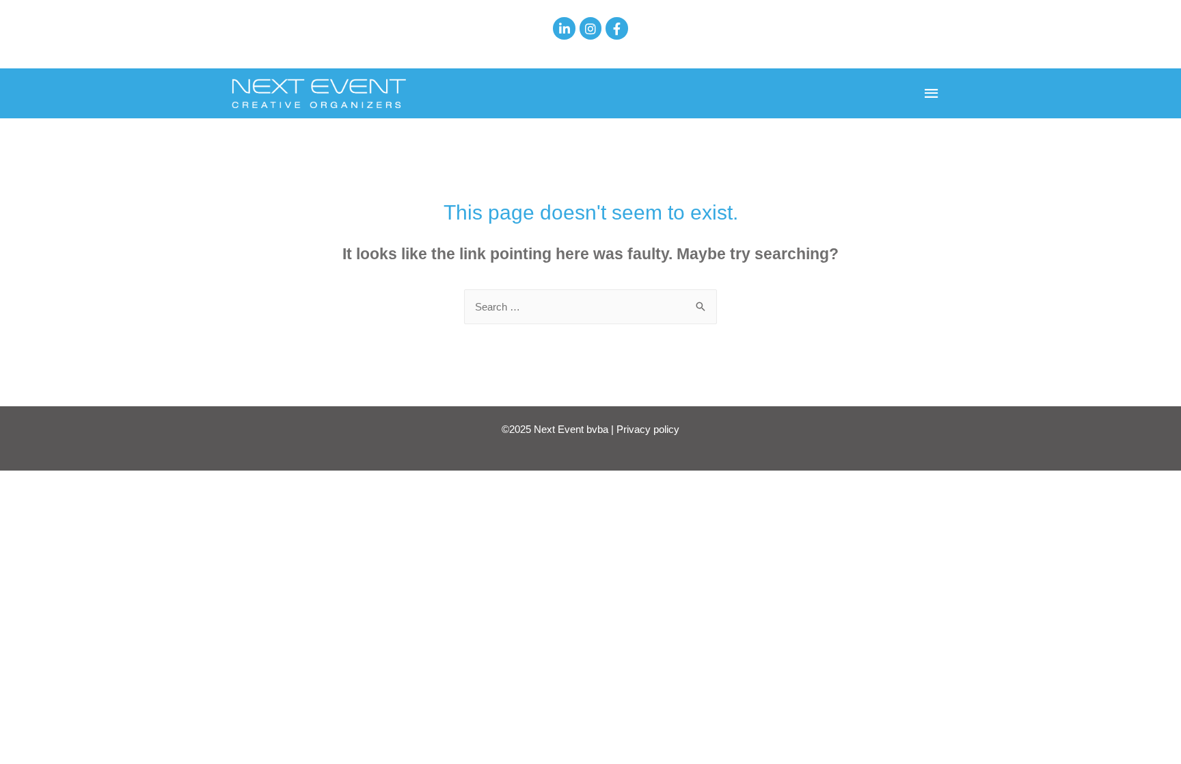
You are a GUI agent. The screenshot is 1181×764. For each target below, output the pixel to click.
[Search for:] (590, 307)
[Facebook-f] (616, 28)
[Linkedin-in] (564, 28)
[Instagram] (590, 28)
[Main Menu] (932, 93)
